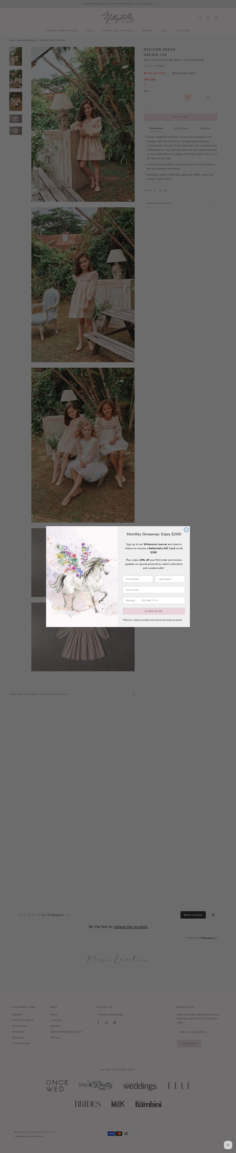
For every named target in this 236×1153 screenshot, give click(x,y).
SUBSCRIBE (154, 611)
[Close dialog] (186, 530)
